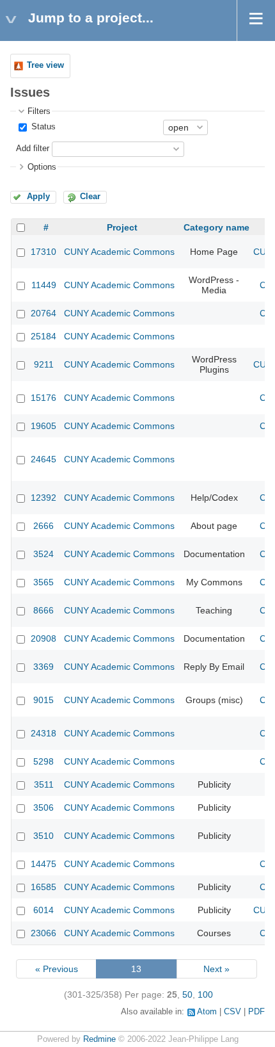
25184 (43, 336)
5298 (43, 761)
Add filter (32, 148)
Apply (38, 196)
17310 (43, 252)
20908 (43, 638)
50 (187, 994)
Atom (207, 1011)
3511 (44, 784)
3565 (43, 582)
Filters (39, 111)
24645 (43, 459)
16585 (43, 887)
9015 (43, 700)
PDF (256, 1011)
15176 (43, 398)
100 (205, 994)
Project (122, 227)
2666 (43, 526)
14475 (43, 864)
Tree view (45, 65)
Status (42, 126)
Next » (216, 969)
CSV (232, 1011)
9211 (44, 364)
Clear (90, 196)
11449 (43, 285)
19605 (43, 426)
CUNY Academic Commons (119, 252)
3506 (43, 807)
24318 (43, 733)
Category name (216, 227)
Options (42, 167)
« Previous (56, 969)
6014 (43, 910)
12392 (43, 497)
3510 (43, 836)
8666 (43, 610)
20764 (43, 313)
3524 (43, 554)
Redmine (99, 1039)
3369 (43, 666)
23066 (43, 933)
